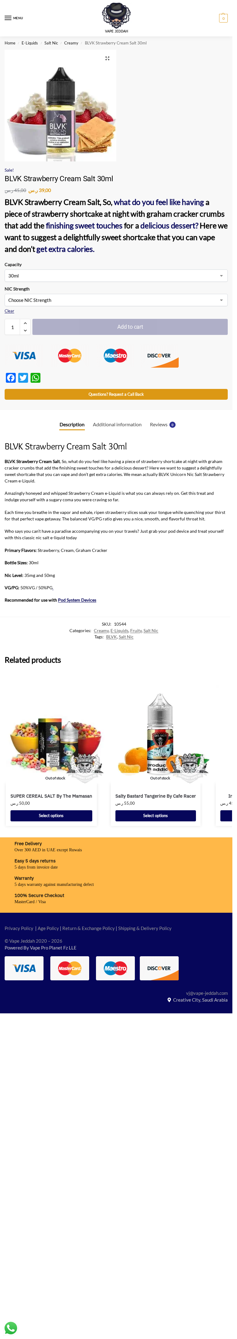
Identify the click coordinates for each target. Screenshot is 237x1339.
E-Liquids (30, 42)
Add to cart (130, 326)
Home (10, 42)
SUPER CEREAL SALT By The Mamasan (51, 796)
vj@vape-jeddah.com (207, 993)
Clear (9, 310)
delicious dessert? (169, 225)
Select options (51, 815)
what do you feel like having (159, 201)
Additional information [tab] (117, 424)
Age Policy (48, 928)
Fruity (136, 630)
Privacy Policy (19, 928)
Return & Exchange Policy (88, 928)
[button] (223, 18)
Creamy (71, 42)
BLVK (111, 636)
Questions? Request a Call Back (116, 394)
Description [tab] (72, 424)
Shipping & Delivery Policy (145, 928)
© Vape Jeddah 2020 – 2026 (33, 941)
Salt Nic (51, 42)
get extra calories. (64, 248)
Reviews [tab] (161, 424)
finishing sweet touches (83, 225)
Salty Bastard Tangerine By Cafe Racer (155, 796)
